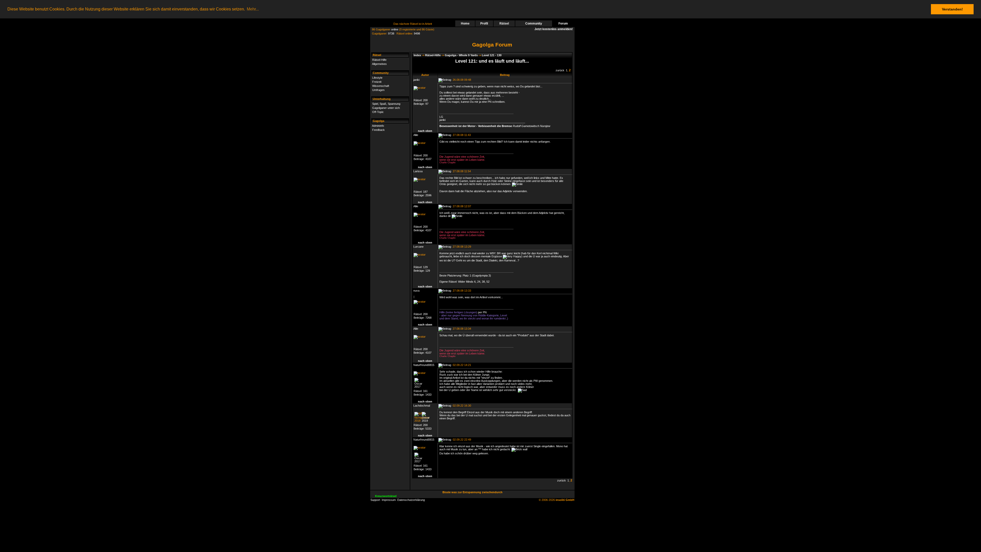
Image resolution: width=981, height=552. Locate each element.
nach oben (425, 130)
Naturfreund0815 (423, 364)
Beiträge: (419, 103)
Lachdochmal (421, 405)
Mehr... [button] (253, 9)
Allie (415, 134)
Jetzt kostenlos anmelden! (554, 29)
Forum (563, 23)
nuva (416, 290)
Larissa (418, 171)
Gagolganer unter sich (386, 107)
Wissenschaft (380, 85)
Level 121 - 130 (491, 55)
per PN (482, 312)
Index (417, 55)
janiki (416, 79)
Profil (484, 23)
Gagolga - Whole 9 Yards (461, 55)
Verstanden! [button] (952, 9)
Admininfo (378, 125)
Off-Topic (378, 111)
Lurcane (418, 246)
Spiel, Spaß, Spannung (386, 103)
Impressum (389, 499)
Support (375, 499)
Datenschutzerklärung (411, 499)
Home (465, 23)
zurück (560, 70)
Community (533, 23)
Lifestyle (377, 77)
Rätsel (504, 23)
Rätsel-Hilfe (379, 59)
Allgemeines (379, 63)
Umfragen (378, 89)
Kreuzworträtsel (385, 496)
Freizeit (376, 81)
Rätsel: (418, 100)
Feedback (378, 129)
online (394, 29)
